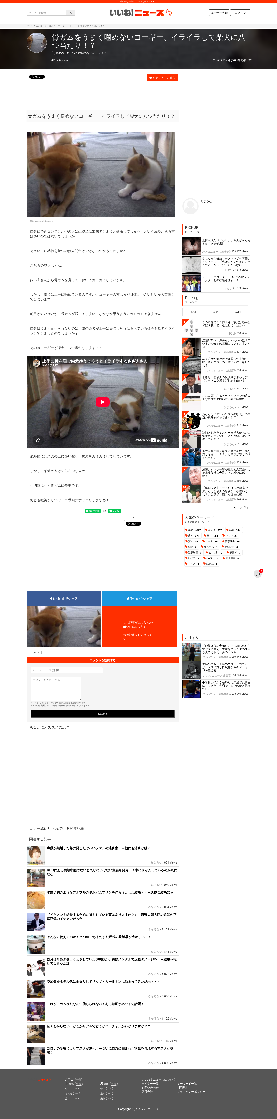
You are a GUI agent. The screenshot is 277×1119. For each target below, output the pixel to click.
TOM (228, 270)
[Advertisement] (100, 92)
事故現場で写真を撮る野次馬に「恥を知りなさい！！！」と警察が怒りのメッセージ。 (226, 454)
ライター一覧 (150, 1083)
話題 (234, 530)
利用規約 (182, 1087)
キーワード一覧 (187, 1083)
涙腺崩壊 (194, 552)
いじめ (193, 558)
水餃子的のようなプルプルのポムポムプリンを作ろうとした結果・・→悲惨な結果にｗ (110, 892)
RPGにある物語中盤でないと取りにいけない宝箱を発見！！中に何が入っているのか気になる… (112, 872)
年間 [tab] (238, 312)
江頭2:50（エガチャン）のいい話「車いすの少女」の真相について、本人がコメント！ (226, 343)
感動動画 (231, 547)
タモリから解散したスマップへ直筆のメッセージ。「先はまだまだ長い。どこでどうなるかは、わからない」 (226, 261)
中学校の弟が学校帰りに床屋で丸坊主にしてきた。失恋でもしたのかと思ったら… (226, 685)
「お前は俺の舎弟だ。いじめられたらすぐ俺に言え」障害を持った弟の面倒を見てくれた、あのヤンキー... (226, 648)
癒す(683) (234, 60)
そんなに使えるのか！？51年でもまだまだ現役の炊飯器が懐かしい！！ (99, 936)
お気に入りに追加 (164, 78)
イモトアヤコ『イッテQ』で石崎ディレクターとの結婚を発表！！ (226, 278)
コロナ (211, 541)
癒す (193, 536)
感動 (194, 530)
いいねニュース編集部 (215, 251)
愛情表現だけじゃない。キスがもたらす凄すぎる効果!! (226, 241)
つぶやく (133, 517)
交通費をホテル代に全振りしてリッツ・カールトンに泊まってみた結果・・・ (103, 981)
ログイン (240, 13)
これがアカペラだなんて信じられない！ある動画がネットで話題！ (95, 1003)
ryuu (228, 288)
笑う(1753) (220, 60)
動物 (192, 547)
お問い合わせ (150, 1087)
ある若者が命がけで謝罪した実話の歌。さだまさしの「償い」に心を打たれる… (226, 362)
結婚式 (211, 564)
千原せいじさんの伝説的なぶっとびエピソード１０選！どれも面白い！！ (226, 378)
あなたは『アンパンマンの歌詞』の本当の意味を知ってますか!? (226, 415)
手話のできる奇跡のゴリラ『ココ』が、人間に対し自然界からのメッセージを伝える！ (226, 667)
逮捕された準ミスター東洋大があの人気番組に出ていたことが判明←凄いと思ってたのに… (226, 435)
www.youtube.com (43, 220)
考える (215, 530)
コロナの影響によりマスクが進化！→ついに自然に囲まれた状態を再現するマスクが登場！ (110, 1050)
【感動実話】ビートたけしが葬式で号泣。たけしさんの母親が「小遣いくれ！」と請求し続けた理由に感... (226, 491)
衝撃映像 (232, 541)
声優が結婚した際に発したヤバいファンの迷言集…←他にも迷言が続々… (100, 847)
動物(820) (247, 60)
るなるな (156, 862)
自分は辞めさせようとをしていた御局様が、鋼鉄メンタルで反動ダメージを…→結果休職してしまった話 (112, 961)
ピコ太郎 (215, 552)
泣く (231, 536)
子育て (235, 552)
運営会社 (147, 1091)
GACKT (212, 558)
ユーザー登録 (219, 13)
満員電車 (232, 558)
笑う (212, 536)
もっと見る (241, 507)
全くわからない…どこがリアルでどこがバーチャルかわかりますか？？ (99, 1026)
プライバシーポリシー (191, 1091)
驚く (193, 541)
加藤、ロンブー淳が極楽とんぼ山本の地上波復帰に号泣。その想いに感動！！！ (226, 472)
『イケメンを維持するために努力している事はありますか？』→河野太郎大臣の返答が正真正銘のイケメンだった (112, 916)
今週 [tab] (193, 312)
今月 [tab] (216, 312)
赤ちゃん (210, 547)
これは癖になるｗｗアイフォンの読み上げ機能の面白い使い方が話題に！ (226, 397)
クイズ (193, 564)
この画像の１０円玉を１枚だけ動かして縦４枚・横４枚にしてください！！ (226, 323)
